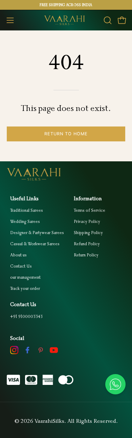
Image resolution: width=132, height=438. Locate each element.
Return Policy (86, 255)
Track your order (25, 288)
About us (18, 255)
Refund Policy (87, 244)
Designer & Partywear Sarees (37, 232)
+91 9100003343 (26, 316)
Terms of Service (89, 210)
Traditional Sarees (26, 210)
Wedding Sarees (25, 221)
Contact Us (21, 266)
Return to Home (66, 133)
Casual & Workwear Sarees (35, 244)
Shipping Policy (88, 232)
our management (25, 277)
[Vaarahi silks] (66, 20)
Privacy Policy (87, 221)
